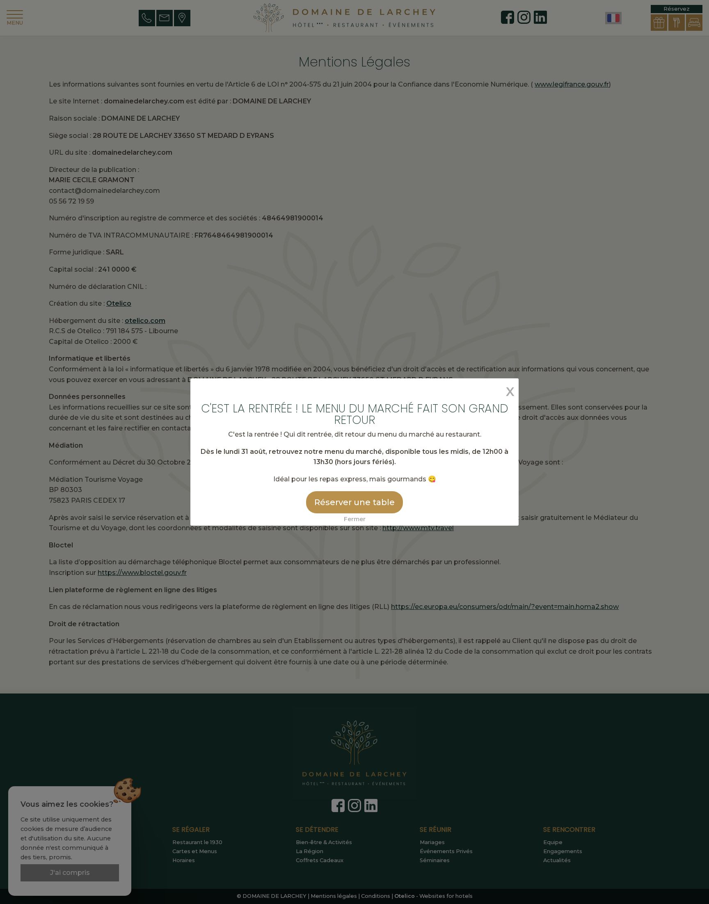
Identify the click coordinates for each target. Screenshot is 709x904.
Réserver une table (354, 502)
